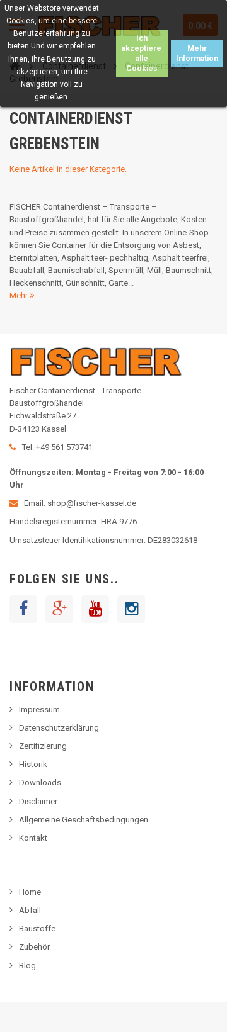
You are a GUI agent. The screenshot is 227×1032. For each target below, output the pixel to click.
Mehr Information (197, 53)
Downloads (40, 782)
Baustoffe (37, 928)
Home (30, 892)
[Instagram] (131, 609)
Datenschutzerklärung (59, 727)
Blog (27, 965)
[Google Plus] (59, 609)
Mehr (19, 295)
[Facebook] (23, 609)
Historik (33, 764)
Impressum (39, 709)
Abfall (30, 910)
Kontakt (33, 838)
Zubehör (34, 946)
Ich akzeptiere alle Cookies (141, 53)
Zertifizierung (43, 746)
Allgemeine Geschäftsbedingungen (83, 819)
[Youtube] (95, 609)
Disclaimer (38, 801)
